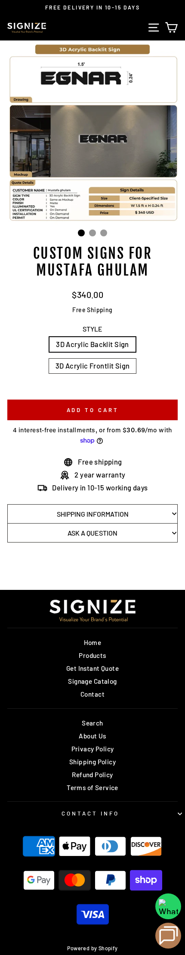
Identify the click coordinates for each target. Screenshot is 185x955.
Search (92, 723)
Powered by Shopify (92, 948)
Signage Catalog (92, 681)
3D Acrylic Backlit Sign (92, 344)
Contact (92, 694)
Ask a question (92, 533)
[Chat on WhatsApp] (168, 906)
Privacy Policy (92, 749)
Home (93, 642)
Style (92, 329)
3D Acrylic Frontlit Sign (93, 365)
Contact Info (90, 813)
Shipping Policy (92, 762)
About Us (92, 736)
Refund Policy (92, 774)
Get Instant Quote (92, 668)
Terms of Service (92, 787)
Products (92, 655)
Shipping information (93, 514)
